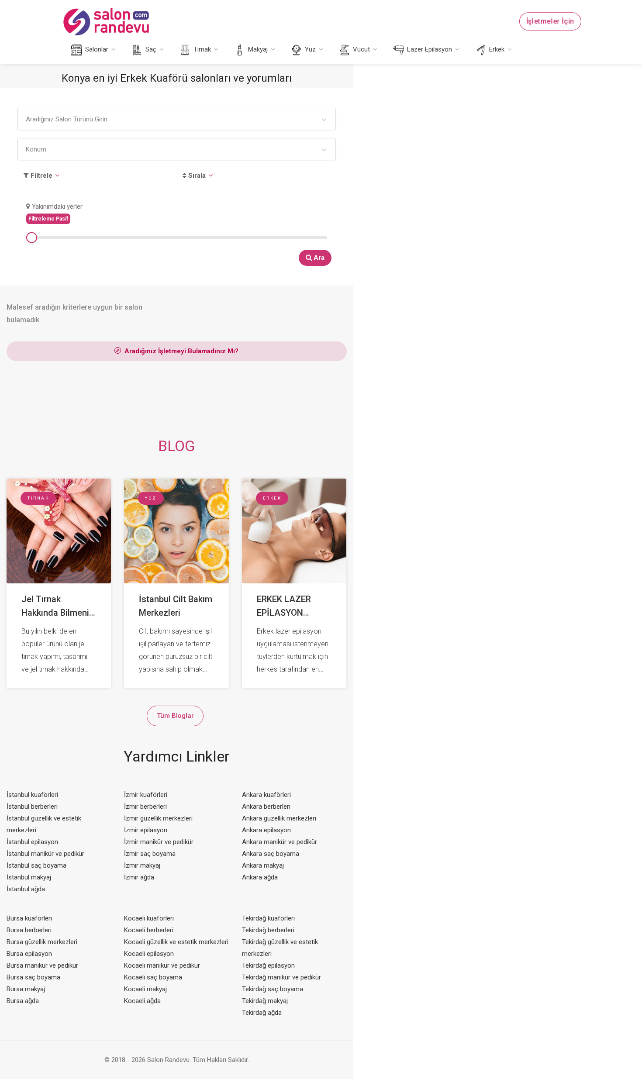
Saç (150, 49)
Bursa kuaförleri (29, 918)
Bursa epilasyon (29, 954)
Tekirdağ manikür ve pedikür (281, 977)
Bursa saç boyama (33, 977)
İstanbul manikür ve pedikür (45, 854)
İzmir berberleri (145, 806)
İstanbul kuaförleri (32, 795)
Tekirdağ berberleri (268, 930)
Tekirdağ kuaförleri (268, 918)
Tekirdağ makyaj (265, 1001)
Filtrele (40, 175)
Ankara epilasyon (266, 830)
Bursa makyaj (26, 989)
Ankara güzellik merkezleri (279, 818)
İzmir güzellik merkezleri (158, 818)
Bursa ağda (23, 1001)
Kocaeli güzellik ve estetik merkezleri (176, 942)
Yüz (309, 49)
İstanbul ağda (26, 889)
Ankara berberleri (266, 806)
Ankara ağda (260, 877)
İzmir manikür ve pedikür (158, 842)
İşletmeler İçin (550, 21)
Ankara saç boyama (270, 854)
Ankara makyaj (263, 865)
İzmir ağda (139, 877)
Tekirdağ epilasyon (268, 965)
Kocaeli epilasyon (149, 954)
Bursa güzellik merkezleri (42, 942)
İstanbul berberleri (32, 806)
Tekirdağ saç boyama (272, 989)
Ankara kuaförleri (266, 795)
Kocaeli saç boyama (153, 977)
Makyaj (257, 49)
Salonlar (95, 49)
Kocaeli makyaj (145, 989)
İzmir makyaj (142, 865)
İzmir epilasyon (145, 830)
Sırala (196, 175)
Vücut (360, 49)
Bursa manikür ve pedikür (42, 965)
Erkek (495, 49)
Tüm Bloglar (175, 716)
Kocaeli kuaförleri (149, 918)
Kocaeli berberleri (148, 930)
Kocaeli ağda (142, 1001)
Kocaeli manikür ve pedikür (162, 965)
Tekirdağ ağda (262, 1013)
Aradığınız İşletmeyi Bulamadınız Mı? (180, 351)
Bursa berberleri (29, 930)
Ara (318, 258)
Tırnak (201, 49)
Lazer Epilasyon (428, 49)
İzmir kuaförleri (145, 795)
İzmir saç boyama (150, 854)
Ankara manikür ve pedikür (279, 842)
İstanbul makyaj (29, 877)
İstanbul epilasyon (32, 842)
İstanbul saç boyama (36, 865)
